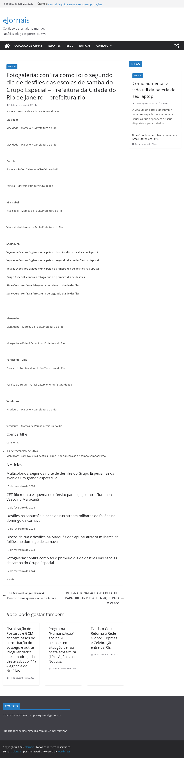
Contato (102, 45)
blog (69, 45)
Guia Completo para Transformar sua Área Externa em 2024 (154, 137)
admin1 (165, 103)
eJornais (16, 20)
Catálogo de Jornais (28, 45)
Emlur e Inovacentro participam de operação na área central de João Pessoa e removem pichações (80, 5)
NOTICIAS (85, 45)
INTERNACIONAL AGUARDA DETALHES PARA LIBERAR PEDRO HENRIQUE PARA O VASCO (92, 598)
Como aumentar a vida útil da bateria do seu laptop (154, 89)
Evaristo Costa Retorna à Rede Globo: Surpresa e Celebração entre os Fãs (104, 638)
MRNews (62, 731)
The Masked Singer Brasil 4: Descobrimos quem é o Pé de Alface (31, 595)
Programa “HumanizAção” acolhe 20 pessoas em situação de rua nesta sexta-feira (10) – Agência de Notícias (62, 645)
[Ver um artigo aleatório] (176, 45)
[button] (110, 45)
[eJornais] (7, 45)
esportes (54, 45)
